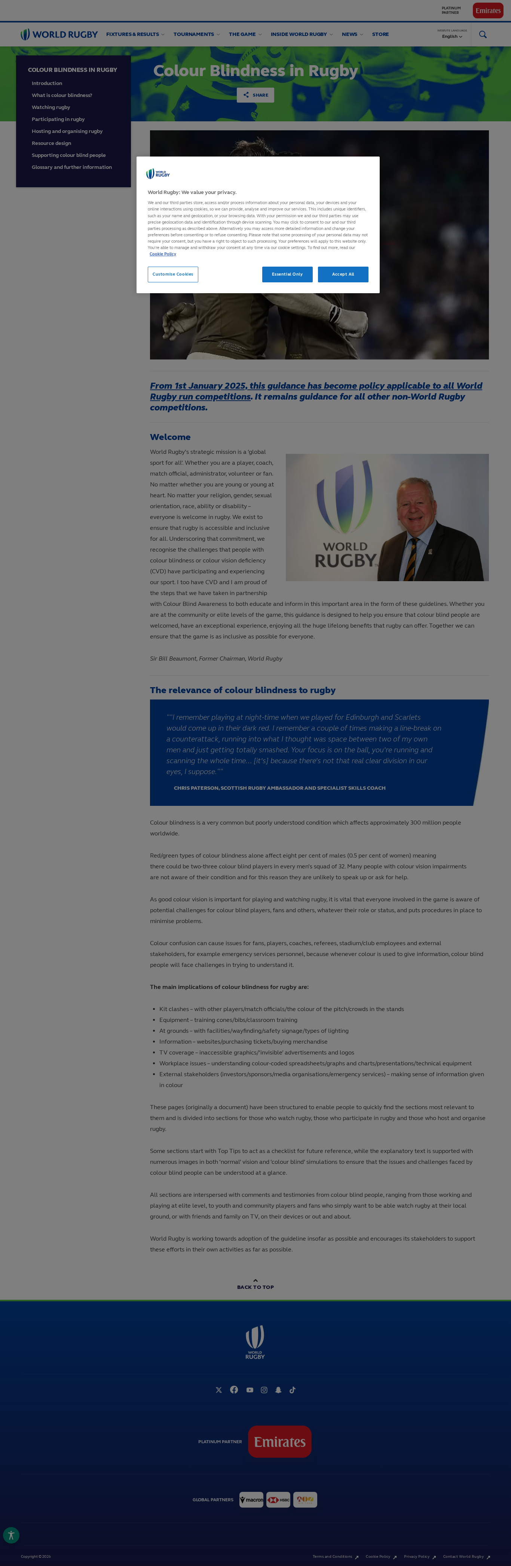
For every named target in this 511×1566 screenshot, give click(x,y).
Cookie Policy (163, 254)
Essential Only (287, 274)
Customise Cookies (173, 274)
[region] (258, 225)
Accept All (343, 274)
